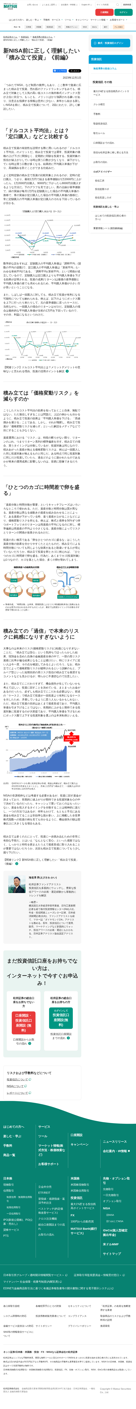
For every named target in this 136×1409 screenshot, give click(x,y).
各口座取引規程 (11, 1306)
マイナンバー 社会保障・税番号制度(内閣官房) (31, 1281)
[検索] (118, 4)
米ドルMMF (111, 1244)
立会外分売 (45, 1186)
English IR (86, 5)
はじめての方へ (16, 20)
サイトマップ (112, 1253)
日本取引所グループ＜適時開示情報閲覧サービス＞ (33, 1275)
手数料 (46, 20)
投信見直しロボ (103, 197)
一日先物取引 (111, 1195)
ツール (68, 20)
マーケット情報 (97, 20)
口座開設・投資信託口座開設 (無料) (23, 1023)
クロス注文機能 (47, 1218)
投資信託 (50, 27)
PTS (6, 1235)
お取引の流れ (100, 162)
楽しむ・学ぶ (32, 20)
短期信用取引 (14, 1207)
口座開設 (104, 12)
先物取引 (108, 1189)
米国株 (38, 27)
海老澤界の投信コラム (105, 68)
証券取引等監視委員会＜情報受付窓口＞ (98, 1275)
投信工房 (99, 180)
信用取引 (8, 1190)
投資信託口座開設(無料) (61, 1018)
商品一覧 (17, 27)
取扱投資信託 (100, 123)
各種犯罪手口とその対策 (48, 1306)
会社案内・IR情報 (68, 5)
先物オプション (72, 27)
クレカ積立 (118, 27)
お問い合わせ (32, 5)
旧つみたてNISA (114, 1221)
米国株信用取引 (80, 1190)
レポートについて (17, 1093)
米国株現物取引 (80, 1184)
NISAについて (15, 1086)
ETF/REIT (44, 1192)
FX (60, 27)
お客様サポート (117, 20)
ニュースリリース (115, 1141)
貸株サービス (11, 1229)
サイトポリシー (44, 1326)
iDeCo (94, 27)
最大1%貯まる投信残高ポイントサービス (111, 93)
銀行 (105, 27)
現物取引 (8, 1184)
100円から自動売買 (82, 1221)
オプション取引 (112, 1201)
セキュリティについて (79, 1306)
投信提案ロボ (102, 189)
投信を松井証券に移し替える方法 (110, 152)
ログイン (124, 12)
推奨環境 (105, 1326)
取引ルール (99, 133)
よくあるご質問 (48, 5)
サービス (56, 20)
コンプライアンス (77, 1316)
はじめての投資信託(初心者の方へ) (110, 217)
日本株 (28, 27)
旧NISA (110, 1215)
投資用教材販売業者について (51, 1316)
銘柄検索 (127, 4)
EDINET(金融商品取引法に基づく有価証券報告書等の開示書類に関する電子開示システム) (56, 1288)
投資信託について (17, 1079)
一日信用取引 (14, 1213)
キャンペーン (81, 20)
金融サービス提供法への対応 (18, 1326)
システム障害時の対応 (15, 1316)
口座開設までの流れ (103, 142)
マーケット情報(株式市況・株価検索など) (51, 1150)
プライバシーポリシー (79, 1326)
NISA (85, 27)
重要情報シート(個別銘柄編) (108, 228)
